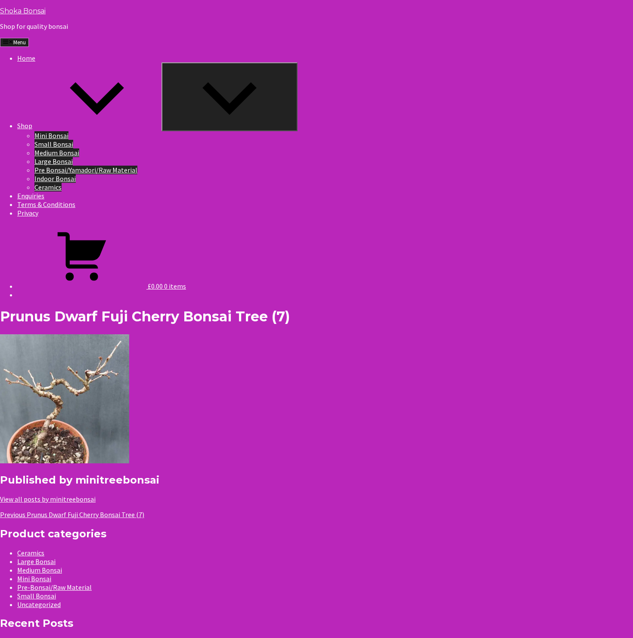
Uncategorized (39, 604)
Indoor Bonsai (55, 178)
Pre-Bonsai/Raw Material (54, 587)
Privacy (27, 213)
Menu (19, 42)
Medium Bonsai (56, 152)
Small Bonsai (53, 144)
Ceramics (48, 187)
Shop (24, 125)
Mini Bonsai (51, 135)
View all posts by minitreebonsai (48, 499)
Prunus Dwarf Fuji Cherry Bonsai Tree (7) (72, 514)
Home (26, 58)
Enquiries (30, 195)
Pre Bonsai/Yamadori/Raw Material (85, 170)
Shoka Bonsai (23, 11)
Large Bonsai (53, 161)
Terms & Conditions (46, 204)
